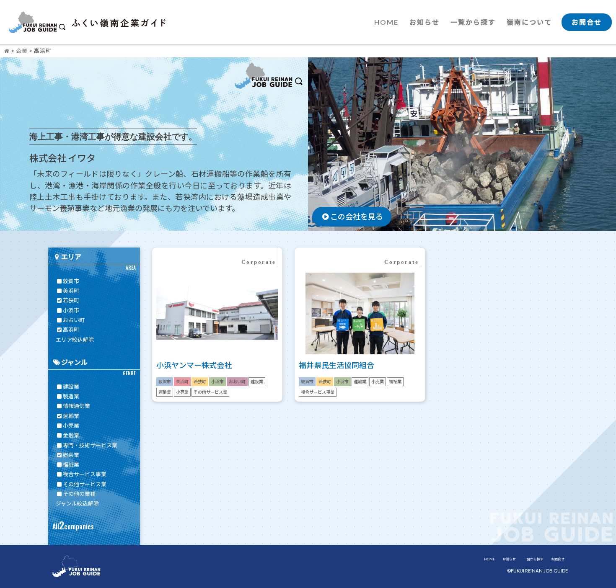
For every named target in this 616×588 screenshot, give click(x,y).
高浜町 (71, 329)
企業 (22, 50)
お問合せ (587, 22)
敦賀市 (71, 281)
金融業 (71, 435)
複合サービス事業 (84, 474)
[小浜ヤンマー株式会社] (217, 365)
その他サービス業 (84, 484)
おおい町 (74, 320)
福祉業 (71, 464)
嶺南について (529, 22)
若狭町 (71, 300)
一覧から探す (473, 22)
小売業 (71, 425)
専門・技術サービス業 (90, 445)
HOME (386, 22)
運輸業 (71, 416)
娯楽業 (71, 454)
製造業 (71, 396)
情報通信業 (76, 405)
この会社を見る (356, 216)
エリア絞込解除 (75, 339)
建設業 (71, 386)
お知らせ (424, 22)
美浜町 (71, 290)
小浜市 (71, 310)
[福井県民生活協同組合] (360, 365)
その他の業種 (79, 493)
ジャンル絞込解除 (77, 503)
